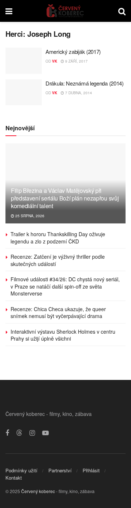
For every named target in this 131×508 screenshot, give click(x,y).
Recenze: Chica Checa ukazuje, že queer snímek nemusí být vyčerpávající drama (58, 312)
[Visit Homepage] (65, 11)
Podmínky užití (21, 470)
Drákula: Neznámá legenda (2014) (84, 83)
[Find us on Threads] (19, 433)
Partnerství (60, 470)
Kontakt (13, 477)
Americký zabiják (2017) (73, 51)
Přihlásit (91, 470)
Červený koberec (38, 491)
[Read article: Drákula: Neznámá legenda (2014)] (23, 92)
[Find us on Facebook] (7, 433)
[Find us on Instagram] (32, 433)
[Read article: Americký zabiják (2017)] (23, 61)
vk (54, 61)
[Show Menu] (8, 11)
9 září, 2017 (76, 61)
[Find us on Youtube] (45, 433)
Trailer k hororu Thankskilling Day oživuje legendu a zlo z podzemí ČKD (58, 237)
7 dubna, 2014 (78, 92)
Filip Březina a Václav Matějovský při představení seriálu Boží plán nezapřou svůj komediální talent (65, 198)
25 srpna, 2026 (29, 215)
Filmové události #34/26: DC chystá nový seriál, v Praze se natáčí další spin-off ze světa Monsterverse (65, 286)
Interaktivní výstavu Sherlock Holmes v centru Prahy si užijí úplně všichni (63, 335)
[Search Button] (122, 11)
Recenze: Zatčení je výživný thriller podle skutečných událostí (58, 260)
